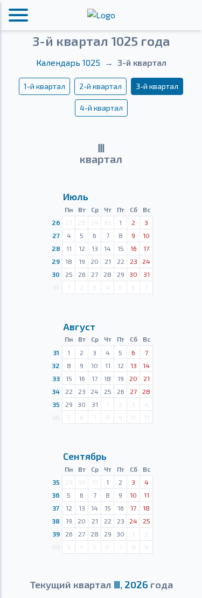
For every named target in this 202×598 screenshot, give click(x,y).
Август (79, 326)
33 (56, 378)
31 (56, 352)
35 (56, 404)
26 (56, 222)
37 (55, 508)
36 (56, 495)
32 (56, 365)
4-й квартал (101, 107)
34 (56, 391)
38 (56, 521)
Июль (75, 196)
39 (56, 534)
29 (56, 261)
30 (56, 274)
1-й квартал (44, 86)
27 (56, 235)
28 (56, 248)
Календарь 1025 (68, 62)
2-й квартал (100, 86)
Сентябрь (85, 456)
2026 (136, 584)
